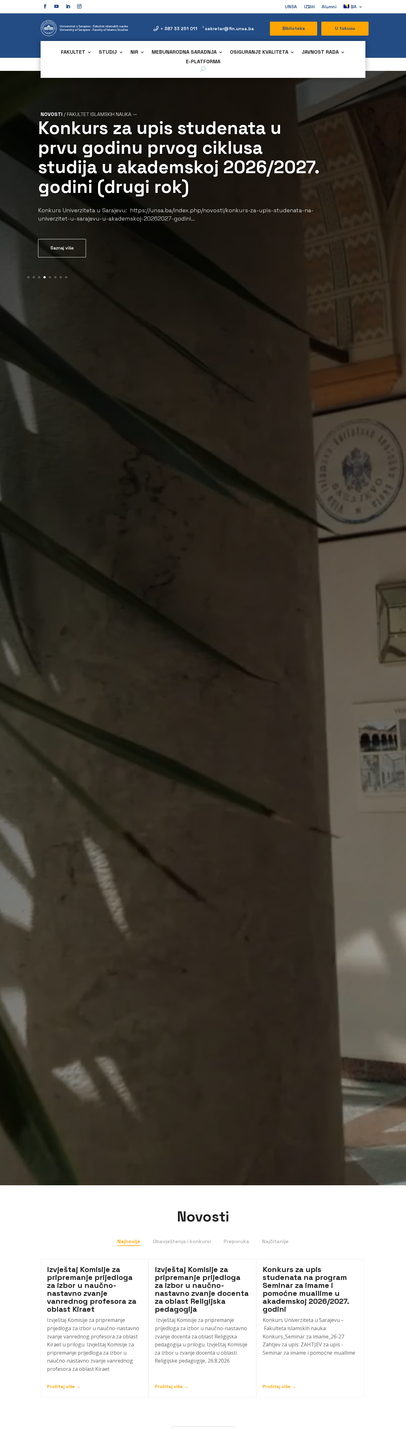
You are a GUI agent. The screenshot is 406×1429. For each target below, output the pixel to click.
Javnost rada (320, 52)
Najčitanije (275, 1241)
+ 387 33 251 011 (178, 28)
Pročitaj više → (64, 1386)
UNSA (291, 7)
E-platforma (203, 62)
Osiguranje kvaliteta (259, 52)
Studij (108, 52)
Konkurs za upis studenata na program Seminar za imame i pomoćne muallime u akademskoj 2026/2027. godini (306, 1289)
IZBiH (309, 7)
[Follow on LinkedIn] (67, 6)
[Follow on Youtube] (56, 6)
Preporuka (236, 1241)
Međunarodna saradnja (184, 52)
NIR (134, 52)
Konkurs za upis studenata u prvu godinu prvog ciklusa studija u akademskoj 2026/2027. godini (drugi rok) (178, 157)
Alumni (329, 7)
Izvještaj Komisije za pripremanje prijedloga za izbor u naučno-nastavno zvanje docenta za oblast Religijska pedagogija (202, 1289)
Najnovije (128, 1241)
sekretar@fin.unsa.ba (229, 28)
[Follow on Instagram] (79, 6)
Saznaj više (62, 248)
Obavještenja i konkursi (182, 1241)
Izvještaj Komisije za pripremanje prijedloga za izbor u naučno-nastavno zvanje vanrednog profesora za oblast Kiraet (91, 1289)
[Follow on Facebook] (45, 6)
